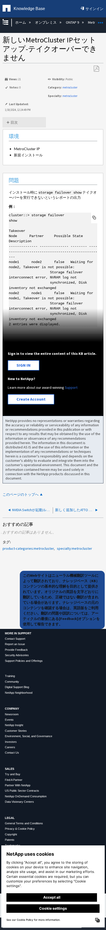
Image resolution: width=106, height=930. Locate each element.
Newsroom (12, 714)
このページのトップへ (21, 494)
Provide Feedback (16, 649)
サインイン (94, 8)
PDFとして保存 (96, 69)
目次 (14, 122)
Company (12, 708)
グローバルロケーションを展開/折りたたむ (100, 21)
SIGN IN (23, 365)
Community (12, 681)
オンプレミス (46, 22)
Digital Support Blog (17, 687)
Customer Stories (16, 730)
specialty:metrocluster (74, 548)
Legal (10, 817)
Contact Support (15, 638)
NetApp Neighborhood (18, 692)
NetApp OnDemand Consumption (26, 796)
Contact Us (12, 752)
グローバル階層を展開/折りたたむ (8, 22)
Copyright (11, 834)
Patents (9, 839)
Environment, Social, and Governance (28, 736)
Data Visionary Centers (19, 801)
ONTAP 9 (73, 22)
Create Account (31, 399)
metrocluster (70, 87)
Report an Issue (15, 644)
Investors (11, 741)
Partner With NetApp (17, 785)
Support (71, 387)
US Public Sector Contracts (22, 790)
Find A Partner (13, 779)
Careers (10, 747)
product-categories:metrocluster (28, 548)
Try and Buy (12, 774)
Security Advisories (17, 655)
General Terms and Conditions (24, 823)
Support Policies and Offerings (24, 660)
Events (9, 719)
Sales (9, 768)
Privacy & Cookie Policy (20, 828)
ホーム (20, 22)
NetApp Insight (14, 725)
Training (10, 676)
